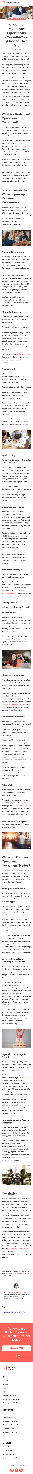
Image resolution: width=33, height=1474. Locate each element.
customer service (21, 146)
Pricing (5, 1388)
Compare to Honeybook (10, 1432)
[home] (14, 3)
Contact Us (8, 1450)
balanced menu (24, 354)
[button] (30, 3)
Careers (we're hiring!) (10, 1403)
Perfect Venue (17, 1249)
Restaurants (6, 1312)
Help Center (9, 1447)
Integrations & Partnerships (11, 1399)
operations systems (24, 806)
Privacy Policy (22, 1465)
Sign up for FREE (16, 1348)
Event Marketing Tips (18, 1312)
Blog (4, 1436)
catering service (24, 1078)
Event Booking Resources (16, 18)
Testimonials (7, 1414)
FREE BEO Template (9, 1395)
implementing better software (13, 704)
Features (5, 1384)
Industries (6, 1392)
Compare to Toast (8, 1428)
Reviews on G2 (7, 1417)
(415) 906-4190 (9, 1454)
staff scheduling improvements (13, 743)
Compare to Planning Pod (11, 1425)
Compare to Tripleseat (10, 1421)
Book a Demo (16, 1356)
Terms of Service (11, 1465)
